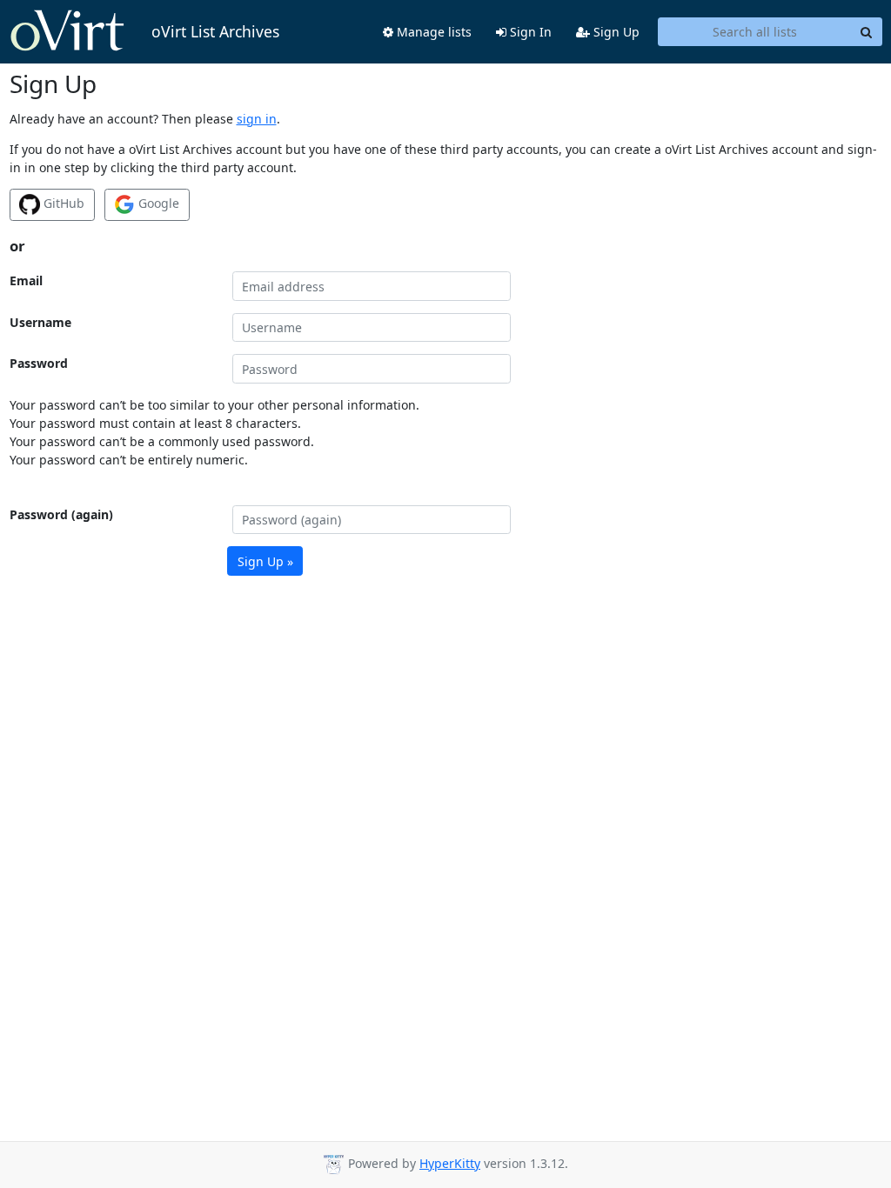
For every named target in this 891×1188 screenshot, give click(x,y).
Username (40, 322)
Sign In (529, 31)
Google (157, 203)
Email (26, 280)
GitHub (62, 203)
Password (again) (61, 514)
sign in (257, 118)
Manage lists (432, 31)
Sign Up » (265, 561)
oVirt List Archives (215, 31)
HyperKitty (449, 1163)
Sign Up (615, 31)
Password (39, 363)
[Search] (866, 32)
